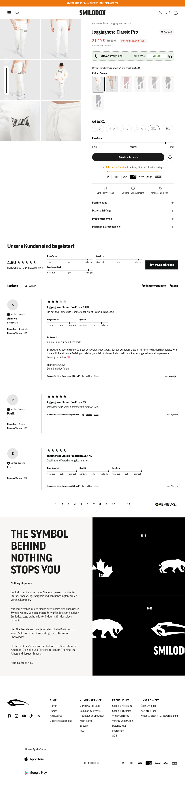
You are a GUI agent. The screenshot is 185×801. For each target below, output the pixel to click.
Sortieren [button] (12, 285)
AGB (114, 735)
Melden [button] (89, 376)
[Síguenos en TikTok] (31, 716)
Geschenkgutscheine (61, 721)
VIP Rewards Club (90, 706)
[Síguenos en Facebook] (9, 716)
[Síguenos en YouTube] (24, 716)
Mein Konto (86, 721)
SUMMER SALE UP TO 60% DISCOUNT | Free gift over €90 (93, 3)
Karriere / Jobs (148, 711)
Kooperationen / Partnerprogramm (159, 715)
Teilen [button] (96, 376)
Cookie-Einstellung (122, 706)
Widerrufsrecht (120, 715)
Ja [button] (83, 376)
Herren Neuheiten (100, 23)
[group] (26, 262)
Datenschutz (119, 725)
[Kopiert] (170, 56)
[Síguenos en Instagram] (16, 716)
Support (84, 725)
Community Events (90, 711)
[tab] (153, 286)
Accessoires (56, 715)
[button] (56, 505)
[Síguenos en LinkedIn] (38, 716)
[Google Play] (35, 773)
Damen (53, 711)
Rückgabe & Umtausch (92, 715)
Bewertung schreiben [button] (161, 264)
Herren (53, 706)
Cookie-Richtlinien (122, 711)
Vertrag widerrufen (122, 721)
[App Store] (35, 759)
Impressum (118, 730)
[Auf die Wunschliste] (170, 157)
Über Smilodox (148, 706)
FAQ (82, 730)
